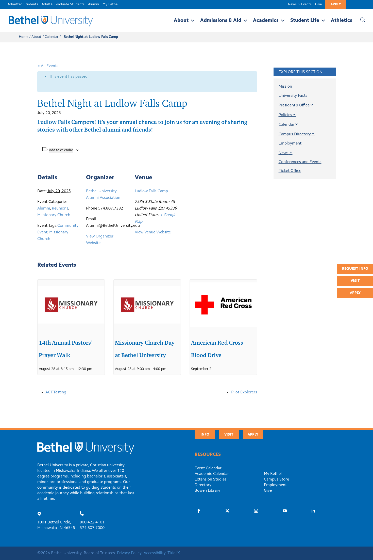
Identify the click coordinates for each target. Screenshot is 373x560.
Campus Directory (295, 134)
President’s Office (294, 105)
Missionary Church (53, 215)
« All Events (47, 66)
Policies (285, 115)
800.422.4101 (92, 522)
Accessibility (155, 553)
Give (318, 4)
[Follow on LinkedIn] (313, 511)
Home (23, 37)
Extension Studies (210, 479)
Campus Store (276, 479)
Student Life (304, 20)
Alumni (93, 4)
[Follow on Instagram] (256, 511)
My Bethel (110, 4)
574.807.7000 (92, 528)
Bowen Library (207, 491)
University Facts (293, 96)
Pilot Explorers (244, 392)
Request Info (355, 269)
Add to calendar (61, 150)
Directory (203, 485)
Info (204, 435)
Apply (335, 4)
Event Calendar (208, 468)
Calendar (51, 37)
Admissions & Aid (220, 20)
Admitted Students (23, 4)
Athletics (341, 20)
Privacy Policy (129, 553)
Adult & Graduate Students (63, 4)
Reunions (60, 208)
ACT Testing (55, 392)
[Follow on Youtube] (285, 511)
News (284, 153)
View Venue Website (153, 232)
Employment (290, 143)
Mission (285, 87)
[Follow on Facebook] (199, 511)
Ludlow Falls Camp (151, 191)
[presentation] (71, 305)
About (181, 20)
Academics (266, 20)
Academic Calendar (212, 474)
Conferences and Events (300, 162)
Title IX (173, 553)
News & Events (300, 4)
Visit (355, 281)
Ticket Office (290, 171)
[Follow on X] (227, 511)
